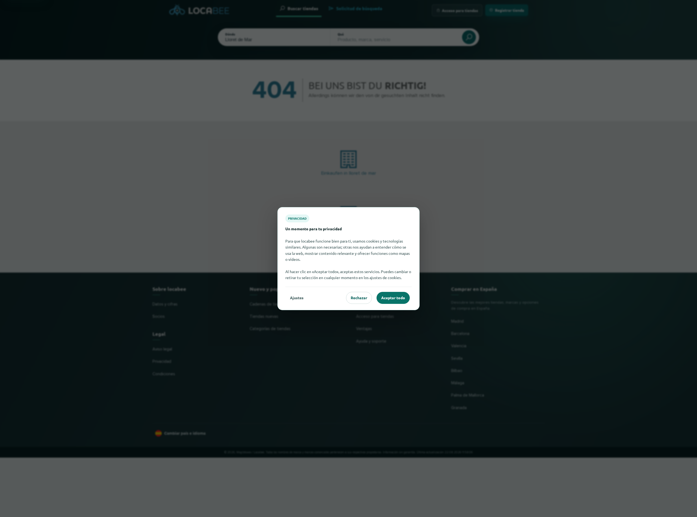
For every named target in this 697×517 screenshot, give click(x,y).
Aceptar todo (393, 297)
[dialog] (348, 258)
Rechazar (359, 297)
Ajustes (297, 297)
